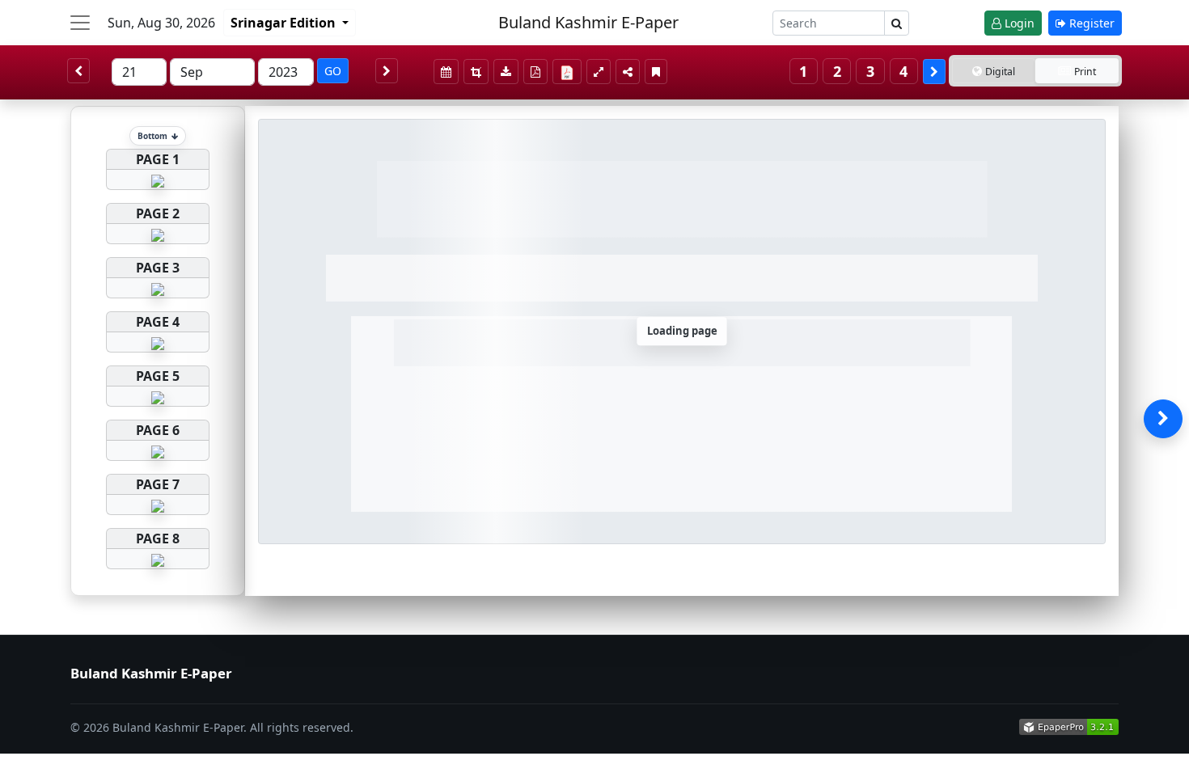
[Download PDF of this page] (535, 71)
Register (1090, 23)
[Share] (628, 71)
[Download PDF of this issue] (569, 69)
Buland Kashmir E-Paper (588, 22)
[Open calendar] (446, 71)
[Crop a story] (476, 71)
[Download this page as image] (505, 71)
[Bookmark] (656, 71)
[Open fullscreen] (598, 71)
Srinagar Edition (285, 23)
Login (1018, 23)
